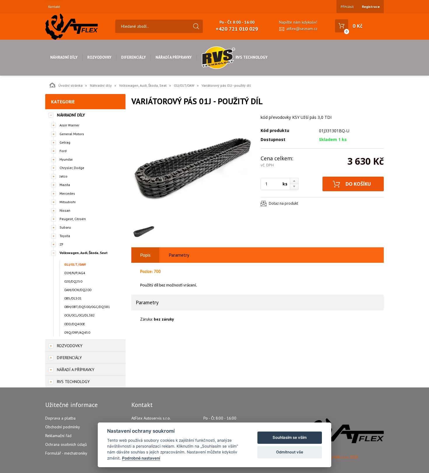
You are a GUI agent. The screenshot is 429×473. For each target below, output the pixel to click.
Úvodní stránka (70, 85)
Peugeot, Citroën (73, 219)
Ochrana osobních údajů (66, 444)
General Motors (72, 134)
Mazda (65, 184)
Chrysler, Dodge (72, 168)
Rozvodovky (99, 57)
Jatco (63, 176)
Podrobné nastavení (141, 458)
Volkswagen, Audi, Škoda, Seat (143, 85)
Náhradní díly (64, 57)
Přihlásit (347, 6)
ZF (61, 244)
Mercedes (67, 193)
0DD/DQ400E (74, 324)
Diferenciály (133, 57)
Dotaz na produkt (283, 203)
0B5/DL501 (73, 298)
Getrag (65, 142)
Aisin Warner (69, 125)
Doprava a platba (60, 418)
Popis (145, 255)
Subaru (65, 227)
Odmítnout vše (289, 452)
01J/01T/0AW (184, 85)
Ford (63, 151)
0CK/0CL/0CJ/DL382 (79, 315)
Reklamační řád (58, 435)
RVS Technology (252, 57)
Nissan (65, 210)
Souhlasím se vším (290, 437)
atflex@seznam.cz (301, 28)
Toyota (65, 236)
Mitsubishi (68, 202)
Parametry (179, 255)
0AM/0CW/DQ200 (77, 290)
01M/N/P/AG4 (74, 273)
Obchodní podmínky (62, 426)
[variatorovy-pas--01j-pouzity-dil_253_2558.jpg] (192, 167)
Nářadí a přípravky (174, 57)
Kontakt (54, 7)
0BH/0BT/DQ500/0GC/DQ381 (87, 307)
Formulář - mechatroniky (66, 453)
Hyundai (66, 159)
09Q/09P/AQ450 (77, 332)
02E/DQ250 (73, 281)
